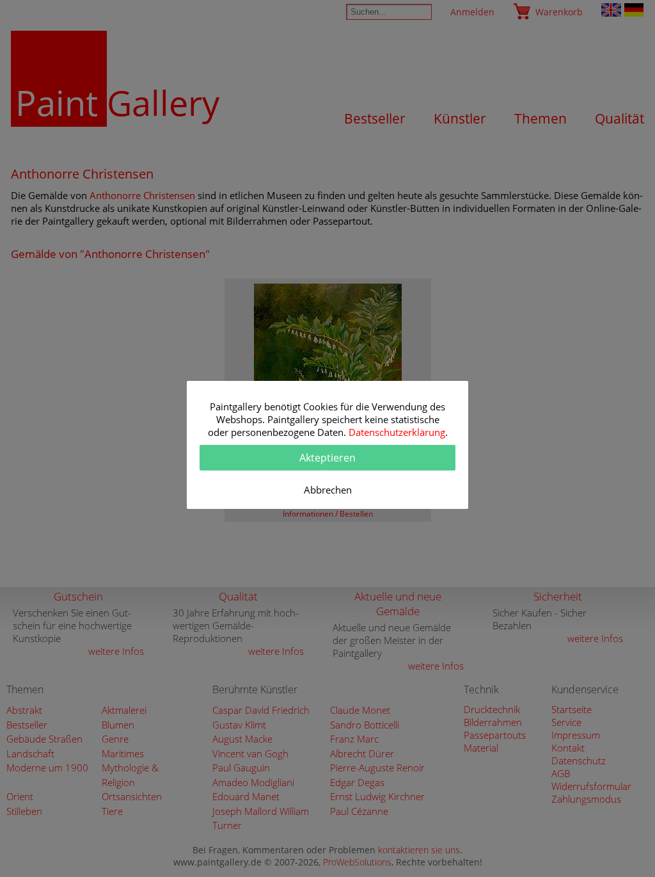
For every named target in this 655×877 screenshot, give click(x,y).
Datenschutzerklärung (397, 432)
